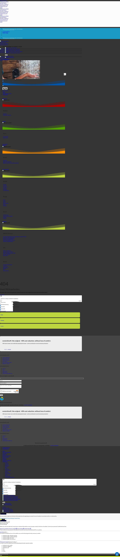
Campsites (4, 453)
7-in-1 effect (12, 47)
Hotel (3, 451)
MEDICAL (4, 98)
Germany (7, 465)
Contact (2, 326)
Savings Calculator (6, 360)
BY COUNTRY (5, 169)
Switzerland (7, 476)
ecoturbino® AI (5, 31)
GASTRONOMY (6, 59)
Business (9, 56)
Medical (4, 454)
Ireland (6, 466)
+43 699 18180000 (28, 405)
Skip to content (3, 0)
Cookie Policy (17, 518)
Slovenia (7, 472)
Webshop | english (9, 510)
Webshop (12, 57)
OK (1, 519)
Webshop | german (9, 511)
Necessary (2, 528)
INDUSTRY (5, 144)
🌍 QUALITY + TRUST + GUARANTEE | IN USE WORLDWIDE (16, 29)
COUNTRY (4, 461)
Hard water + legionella (15, 50)
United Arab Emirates (9, 477)
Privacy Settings (10, 518)
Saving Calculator (16, 52)
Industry (4, 458)
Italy (6, 467)
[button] (42, 46)
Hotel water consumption (16, 51)
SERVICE (4, 221)
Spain (6, 474)
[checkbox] (6, 304)
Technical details (6, 508)
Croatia (6, 464)
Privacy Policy (20, 528)
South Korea (7, 473)
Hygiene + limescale (14, 49)
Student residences (6, 460)
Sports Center (5, 457)
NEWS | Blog (5, 32)
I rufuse (3, 519)
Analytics (7, 528)
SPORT (4, 121)
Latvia (6, 471)
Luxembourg (7, 470)
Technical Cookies (4, 541)
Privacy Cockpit (3, 518)
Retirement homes (6, 455)
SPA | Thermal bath (6, 452)
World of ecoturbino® (7, 509)
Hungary (7, 469)
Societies (4, 459)
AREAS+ (4, 145)
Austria (6, 463)
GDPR (1, 532)
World (2, 314)
